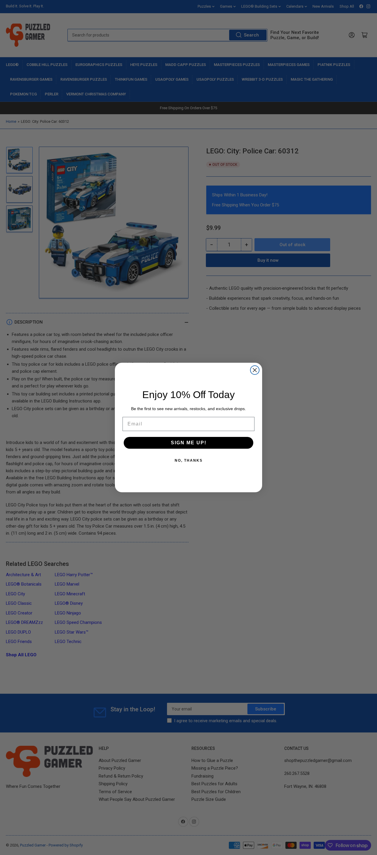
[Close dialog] (254, 370)
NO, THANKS (189, 460)
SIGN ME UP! (188, 442)
